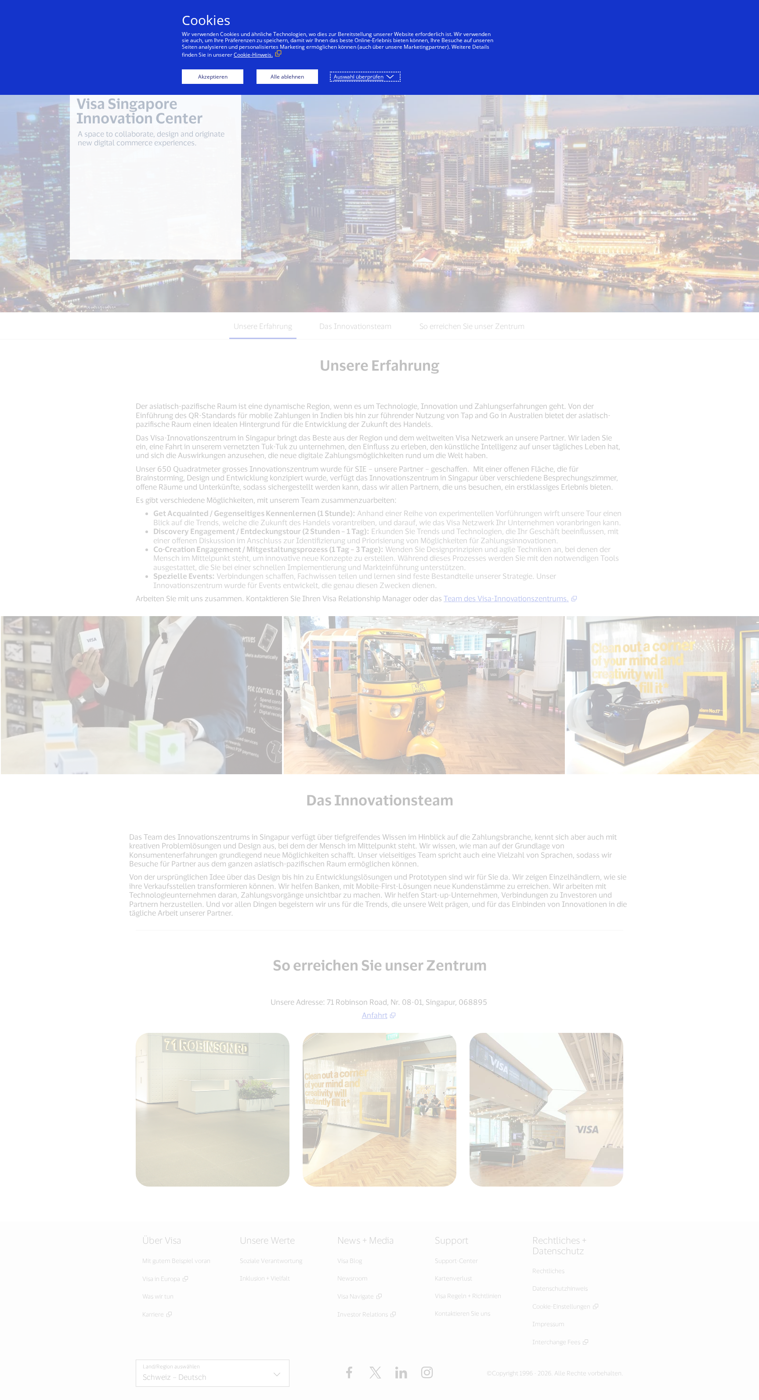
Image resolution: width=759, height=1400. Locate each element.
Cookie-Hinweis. (253, 54)
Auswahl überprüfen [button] (358, 76)
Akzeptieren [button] (213, 76)
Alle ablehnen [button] (287, 76)
